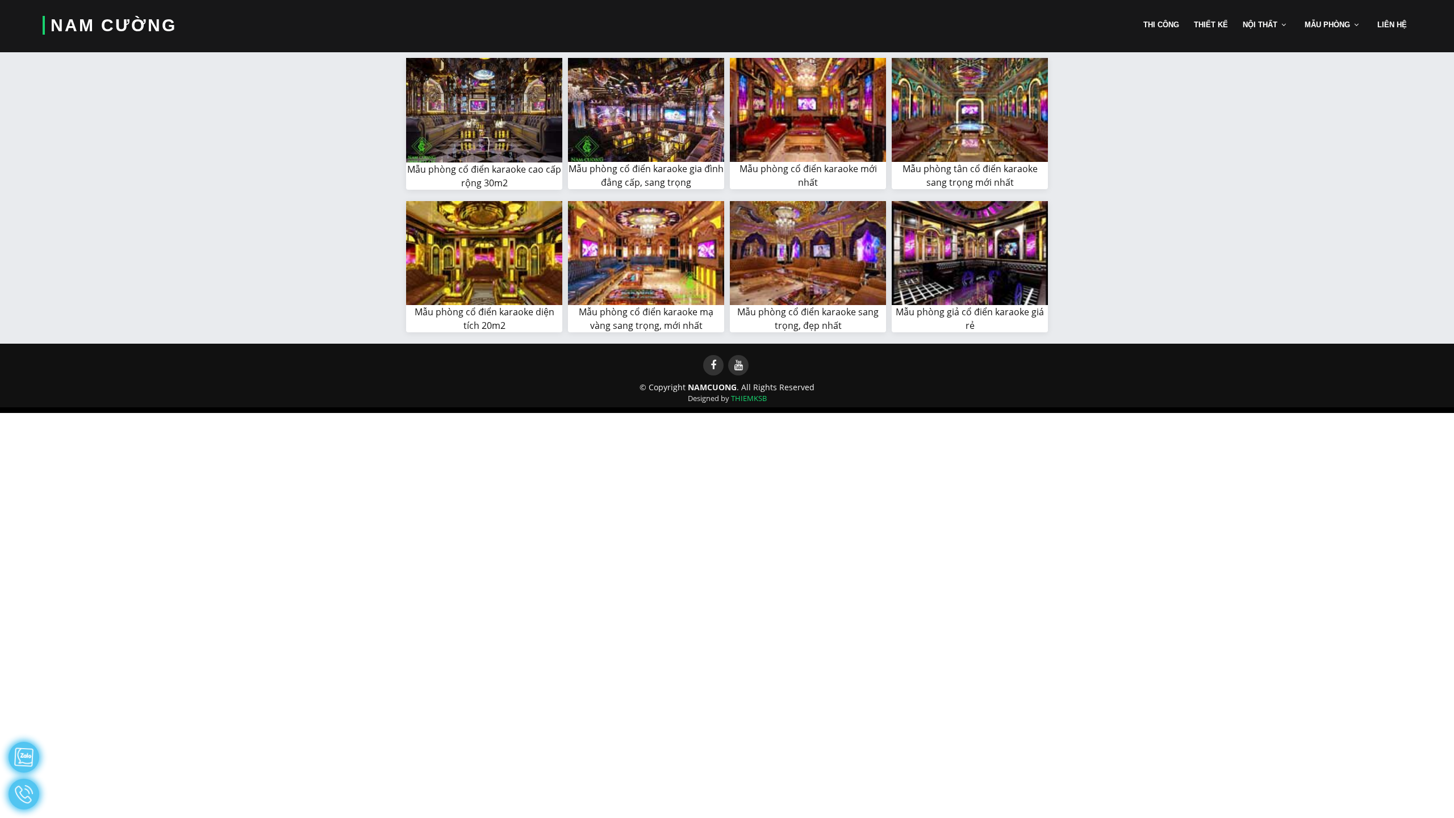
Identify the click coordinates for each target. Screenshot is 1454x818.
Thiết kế (1211, 24)
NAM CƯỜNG (114, 25)
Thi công (1161, 24)
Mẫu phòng (1327, 24)
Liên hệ (1392, 24)
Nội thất (1260, 24)
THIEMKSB (749, 398)
